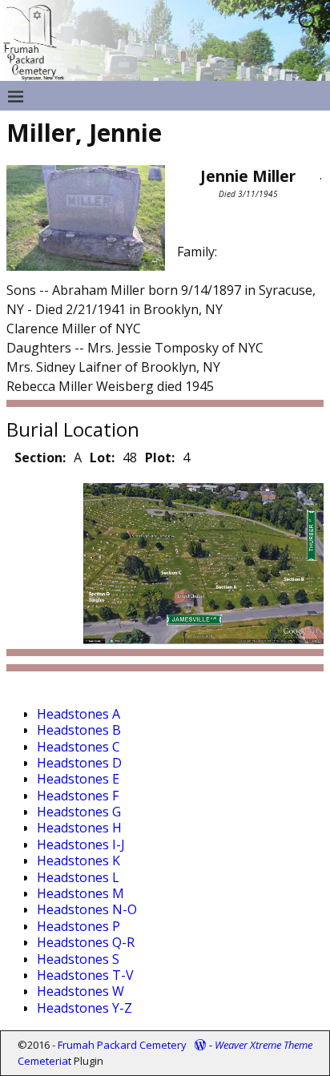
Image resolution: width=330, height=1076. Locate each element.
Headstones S (78, 959)
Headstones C (78, 747)
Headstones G (79, 811)
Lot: (102, 457)
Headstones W (80, 991)
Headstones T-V (85, 975)
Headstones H (79, 827)
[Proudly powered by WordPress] (200, 1045)
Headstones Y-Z (84, 1008)
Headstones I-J (81, 844)
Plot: (160, 457)
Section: (40, 457)
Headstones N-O (87, 909)
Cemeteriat (44, 1061)
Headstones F (78, 795)
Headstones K (78, 860)
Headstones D (79, 763)
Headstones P (78, 926)
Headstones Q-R (86, 942)
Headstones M (80, 893)
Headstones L (78, 877)
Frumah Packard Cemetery (122, 1045)
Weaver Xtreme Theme (263, 1045)
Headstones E (78, 779)
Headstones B (79, 730)
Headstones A (78, 714)
